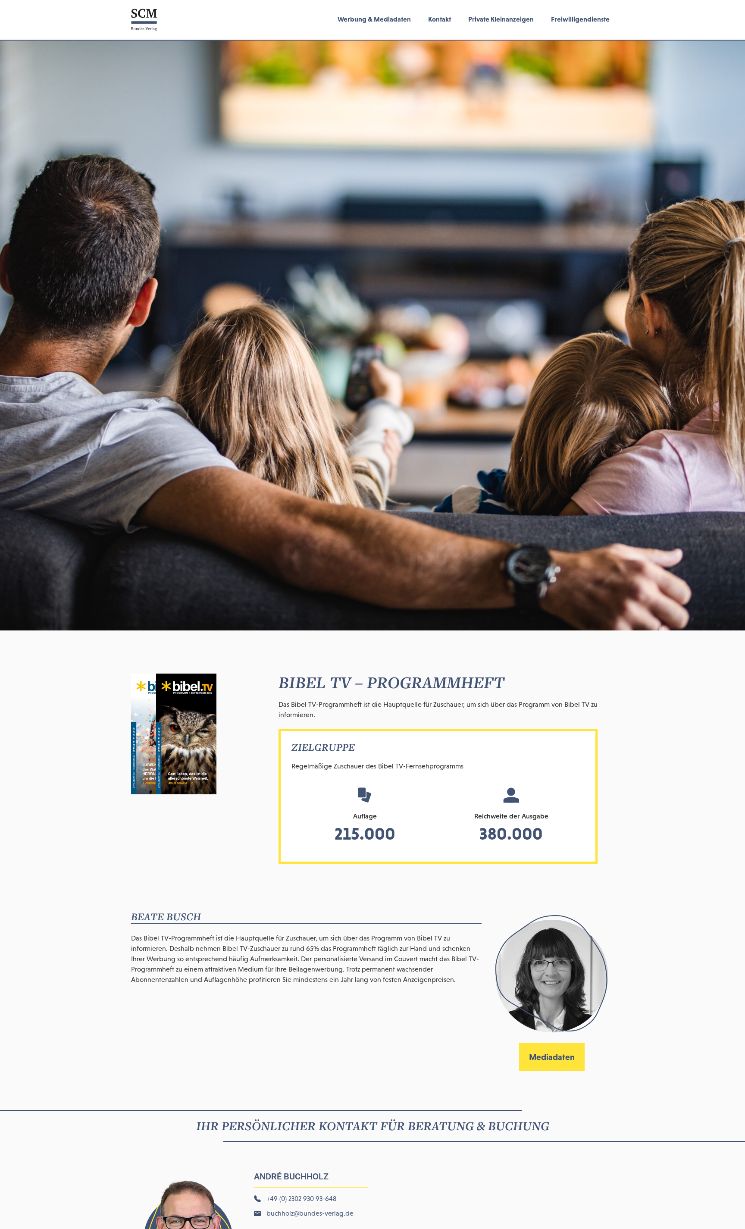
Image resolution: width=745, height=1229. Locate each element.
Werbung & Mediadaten (374, 19)
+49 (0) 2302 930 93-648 (301, 1198)
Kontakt (439, 19)
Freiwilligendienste (580, 19)
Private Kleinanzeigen (501, 19)
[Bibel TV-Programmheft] (173, 791)
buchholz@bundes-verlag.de (310, 1213)
